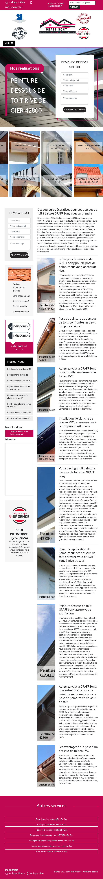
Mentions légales (90, 872)
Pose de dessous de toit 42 (19, 413)
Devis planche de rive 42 (17, 375)
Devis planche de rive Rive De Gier (51, 825)
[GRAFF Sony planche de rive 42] (57, 26)
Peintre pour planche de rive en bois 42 (19, 405)
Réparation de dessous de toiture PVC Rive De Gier (51, 835)
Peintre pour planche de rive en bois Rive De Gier (51, 846)
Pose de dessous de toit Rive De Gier (51, 851)
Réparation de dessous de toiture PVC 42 (18, 388)
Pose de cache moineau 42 (18, 418)
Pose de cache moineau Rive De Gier (51, 819)
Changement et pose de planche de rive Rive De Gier (51, 841)
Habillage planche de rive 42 (19, 369)
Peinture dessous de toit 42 (19, 381)
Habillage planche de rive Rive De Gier (51, 830)
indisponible (17, 2)
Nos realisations (24, 68)
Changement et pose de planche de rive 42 (17, 396)
